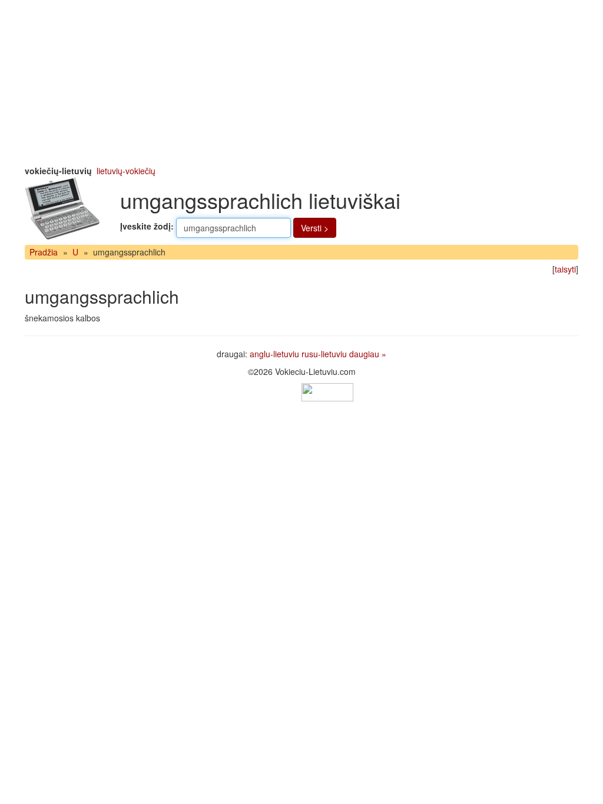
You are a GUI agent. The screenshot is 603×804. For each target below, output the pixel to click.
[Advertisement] (301, 82)
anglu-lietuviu (274, 354)
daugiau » (367, 354)
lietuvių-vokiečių (126, 171)
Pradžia (43, 252)
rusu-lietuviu (324, 354)
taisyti (565, 269)
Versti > (315, 228)
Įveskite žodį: (147, 226)
